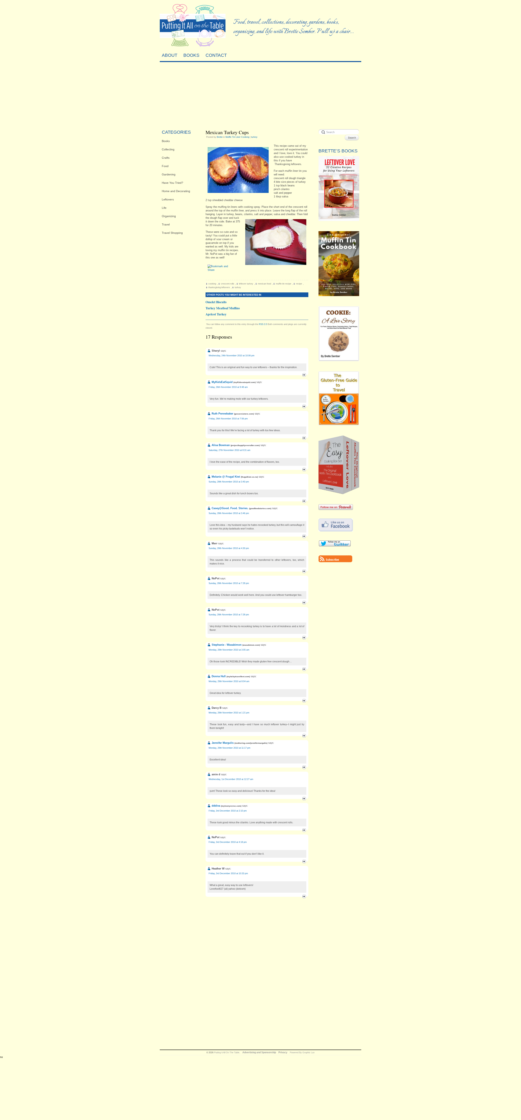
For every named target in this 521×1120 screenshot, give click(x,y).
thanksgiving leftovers (219, 287)
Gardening (168, 174)
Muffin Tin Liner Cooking (237, 137)
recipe (299, 283)
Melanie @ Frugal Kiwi (226, 476)
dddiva (216, 805)
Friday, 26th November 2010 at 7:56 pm (228, 418)
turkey (254, 137)
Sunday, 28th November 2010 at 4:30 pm (229, 548)
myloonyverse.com (231, 806)
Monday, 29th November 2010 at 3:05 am (229, 650)
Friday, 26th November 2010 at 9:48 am (228, 387)
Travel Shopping (172, 232)
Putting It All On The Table (226, 1052)
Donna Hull (219, 676)
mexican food (264, 283)
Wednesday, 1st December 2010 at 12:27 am (231, 779)
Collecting (168, 149)
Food (165, 166)
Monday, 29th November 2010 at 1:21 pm (229, 712)
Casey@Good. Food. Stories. (230, 508)
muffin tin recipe (283, 283)
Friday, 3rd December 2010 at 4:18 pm (228, 842)
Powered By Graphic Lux (302, 1052)
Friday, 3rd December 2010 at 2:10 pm (228, 810)
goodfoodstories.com (260, 508)
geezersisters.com (244, 414)
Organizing (169, 216)
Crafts (166, 157)
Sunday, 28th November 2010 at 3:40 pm (229, 481)
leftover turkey (246, 283)
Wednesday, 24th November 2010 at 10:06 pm (231, 355)
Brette (220, 137)
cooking (212, 283)
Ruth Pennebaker (222, 413)
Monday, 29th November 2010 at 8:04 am (229, 681)
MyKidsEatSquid (222, 382)
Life (164, 207)
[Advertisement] (260, 94)
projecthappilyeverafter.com (245, 445)
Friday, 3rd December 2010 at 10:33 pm (228, 873)
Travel (166, 224)
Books (166, 141)
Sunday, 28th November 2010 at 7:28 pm (229, 583)
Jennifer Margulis (223, 742)
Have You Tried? (172, 182)
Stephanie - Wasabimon (227, 644)
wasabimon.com (251, 645)
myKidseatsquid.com (244, 382)
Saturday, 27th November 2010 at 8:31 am (229, 450)
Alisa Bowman (221, 445)
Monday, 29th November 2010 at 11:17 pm (229, 748)
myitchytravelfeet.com (238, 676)
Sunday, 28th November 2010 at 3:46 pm (229, 513)
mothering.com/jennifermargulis (251, 743)
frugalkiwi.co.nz (249, 477)
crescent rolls (227, 283)
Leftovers (168, 199)
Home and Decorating (176, 191)
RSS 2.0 (263, 324)
